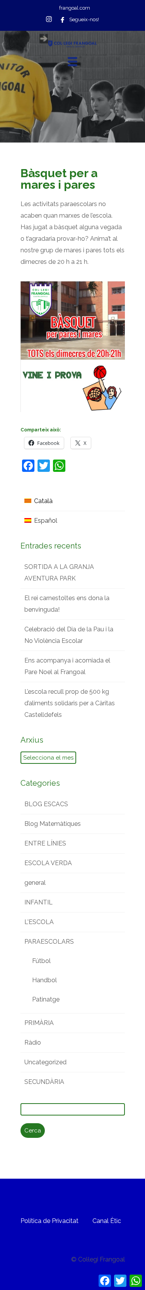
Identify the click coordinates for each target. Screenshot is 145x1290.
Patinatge (46, 999)
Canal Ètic (106, 1221)
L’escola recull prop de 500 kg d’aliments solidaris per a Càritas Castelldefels (69, 703)
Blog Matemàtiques (52, 823)
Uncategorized (45, 1062)
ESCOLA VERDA (48, 863)
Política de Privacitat (49, 1221)
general (35, 882)
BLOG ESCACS (46, 804)
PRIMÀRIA (39, 1023)
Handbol (44, 980)
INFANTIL (38, 902)
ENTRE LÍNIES (45, 843)
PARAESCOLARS (49, 941)
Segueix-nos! (84, 19)
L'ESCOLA (39, 922)
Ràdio (32, 1042)
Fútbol (41, 961)
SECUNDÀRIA (44, 1081)
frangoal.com (74, 8)
